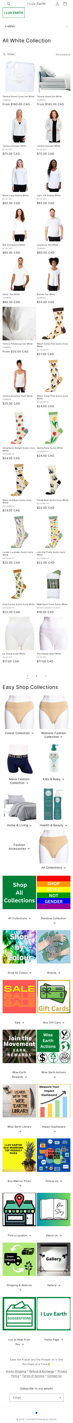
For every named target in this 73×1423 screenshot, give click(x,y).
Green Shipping (16, 1371)
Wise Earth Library (19, 1126)
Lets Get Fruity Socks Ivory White (51, 553)
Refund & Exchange (41, 1371)
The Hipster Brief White (49, 653)
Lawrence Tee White (47, 245)
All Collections (51, 867)
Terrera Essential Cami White (18, 396)
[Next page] (45, 676)
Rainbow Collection (53, 918)
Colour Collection (17, 733)
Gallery (52, 1285)
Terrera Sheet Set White (49, 96)
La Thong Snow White (14, 653)
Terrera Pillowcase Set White (18, 343)
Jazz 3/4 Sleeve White (49, 195)
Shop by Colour (18, 972)
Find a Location (18, 1235)
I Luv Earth (30, 1419)
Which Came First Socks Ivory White (52, 345)
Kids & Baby (52, 779)
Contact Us (54, 1375)
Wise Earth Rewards (19, 1074)
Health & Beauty (51, 825)
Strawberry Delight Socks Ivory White (19, 449)
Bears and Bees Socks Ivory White (17, 501)
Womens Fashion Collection (53, 735)
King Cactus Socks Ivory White (19, 604)
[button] (9, 3)
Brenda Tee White (46, 294)
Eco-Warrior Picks (19, 1181)
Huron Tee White (11, 294)
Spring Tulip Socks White (50, 448)
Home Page (51, 1339)
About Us (52, 1235)
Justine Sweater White (48, 146)
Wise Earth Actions (53, 1072)
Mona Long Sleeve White (16, 195)
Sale (17, 1022)
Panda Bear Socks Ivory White (52, 500)
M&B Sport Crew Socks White (52, 604)
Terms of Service (33, 1375)
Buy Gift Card (52, 1022)
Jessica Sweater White (14, 146)
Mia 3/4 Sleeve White (14, 245)
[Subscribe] (59, 1398)
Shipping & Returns (19, 1285)
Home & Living (17, 825)
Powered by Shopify (46, 1419)
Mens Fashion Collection (19, 781)
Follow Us (52, 1181)
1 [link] (27, 676)
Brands (52, 972)
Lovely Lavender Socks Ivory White (18, 553)
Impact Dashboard (53, 1126)
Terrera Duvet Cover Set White (18, 96)
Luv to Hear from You (19, 1342)
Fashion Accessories (17, 846)
